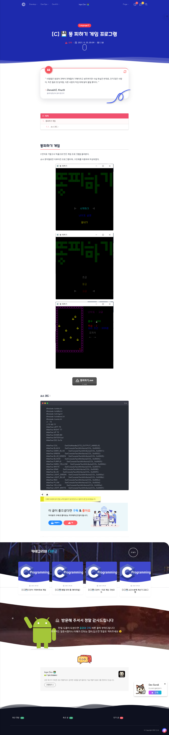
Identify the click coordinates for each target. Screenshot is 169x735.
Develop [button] (32, 4)
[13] (135, 4)
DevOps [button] (44, 4)
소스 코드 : (55, 127)
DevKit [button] (55, 4)
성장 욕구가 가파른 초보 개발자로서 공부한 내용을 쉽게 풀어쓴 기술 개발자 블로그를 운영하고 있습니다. (79, 680)
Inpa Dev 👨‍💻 (50, 672)
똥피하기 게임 (51, 121)
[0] (140, 4)
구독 (156, 693)
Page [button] (125, 4)
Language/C (84, 25)
